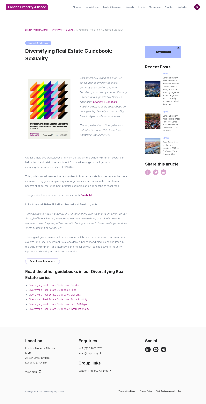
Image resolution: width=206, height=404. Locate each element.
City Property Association (95, 376)
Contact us (183, 7)
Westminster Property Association (99, 380)
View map (31, 371)
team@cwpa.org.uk (90, 353)
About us (77, 7)
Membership (155, 7)
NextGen (169, 7)
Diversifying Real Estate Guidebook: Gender (54, 285)
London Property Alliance (36, 30)
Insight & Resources (112, 7)
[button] (197, 7)
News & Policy (92, 7)
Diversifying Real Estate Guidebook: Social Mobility (58, 299)
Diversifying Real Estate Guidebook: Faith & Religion (58, 304)
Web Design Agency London (168, 391)
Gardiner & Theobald (105, 101)
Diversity (130, 7)
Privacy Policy (146, 391)
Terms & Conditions (126, 391)
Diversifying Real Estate (62, 30)
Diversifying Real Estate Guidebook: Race (52, 289)
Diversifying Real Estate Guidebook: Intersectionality (59, 308)
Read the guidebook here (42, 261)
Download (163, 52)
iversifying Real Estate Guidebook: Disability (55, 294)
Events (141, 7)
